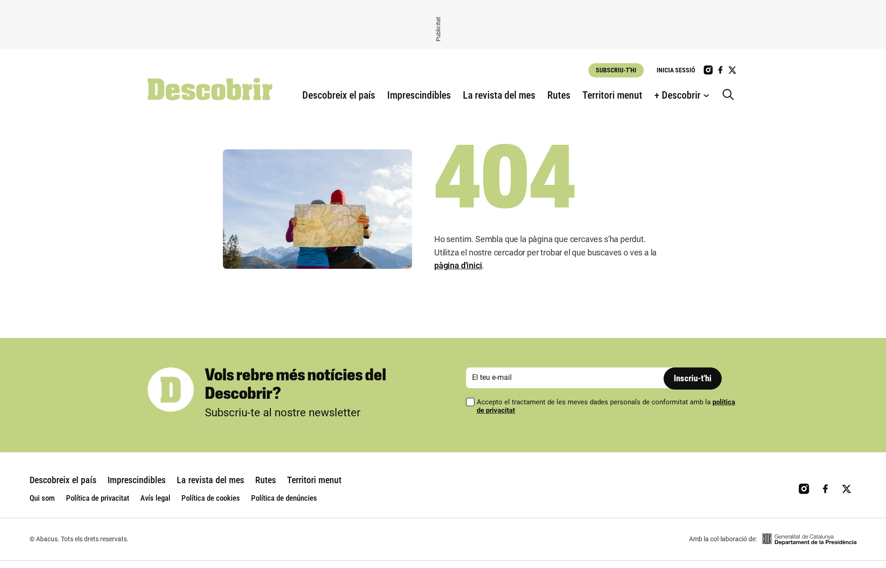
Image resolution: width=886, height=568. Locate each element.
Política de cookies (210, 498)
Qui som (42, 498)
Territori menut (612, 95)
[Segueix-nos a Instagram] (708, 70)
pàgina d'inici (458, 265)
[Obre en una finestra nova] (809, 539)
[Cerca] (730, 95)
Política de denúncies (284, 498)
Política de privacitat (97, 498)
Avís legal (155, 498)
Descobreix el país (338, 95)
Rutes (558, 95)
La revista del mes (499, 95)
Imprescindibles (419, 95)
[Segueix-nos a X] (732, 70)
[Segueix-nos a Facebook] (720, 70)
